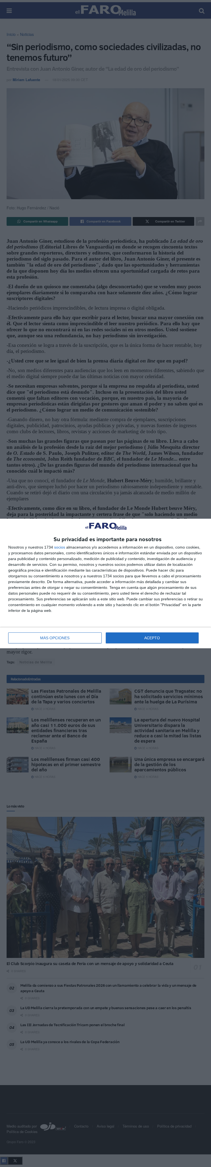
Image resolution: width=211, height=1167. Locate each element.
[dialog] (105, 583)
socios (59, 547)
